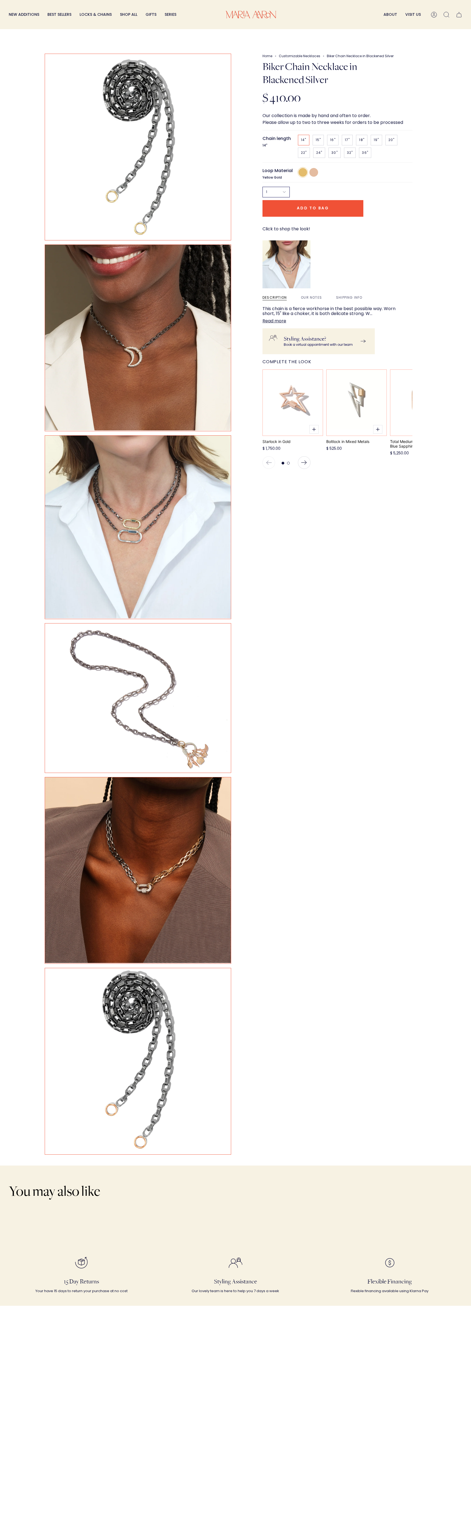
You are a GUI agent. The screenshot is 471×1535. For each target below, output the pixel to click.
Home (267, 56)
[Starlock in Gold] (293, 403)
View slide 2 (288, 463)
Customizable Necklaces (299, 56)
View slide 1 (283, 463)
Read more (274, 321)
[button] (96, 14)
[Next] (304, 462)
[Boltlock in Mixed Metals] (357, 403)
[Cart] (459, 14)
